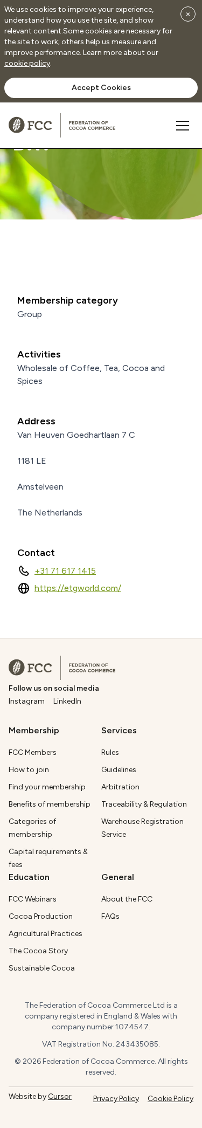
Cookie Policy (170, 1098)
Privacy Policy (116, 1098)
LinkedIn (67, 701)
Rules (110, 752)
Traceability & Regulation (144, 804)
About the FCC (126, 899)
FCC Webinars (33, 899)
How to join (29, 769)
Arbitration (120, 787)
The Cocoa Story (38, 950)
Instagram (27, 701)
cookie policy (27, 63)
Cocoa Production (41, 916)
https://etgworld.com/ (77, 588)
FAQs (110, 916)
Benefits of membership (49, 804)
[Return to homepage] (62, 668)
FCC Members (33, 752)
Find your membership (47, 787)
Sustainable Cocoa (42, 968)
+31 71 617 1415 (65, 571)
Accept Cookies (101, 87)
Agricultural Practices (45, 933)
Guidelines (118, 769)
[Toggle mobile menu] (182, 125)
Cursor (60, 1096)
